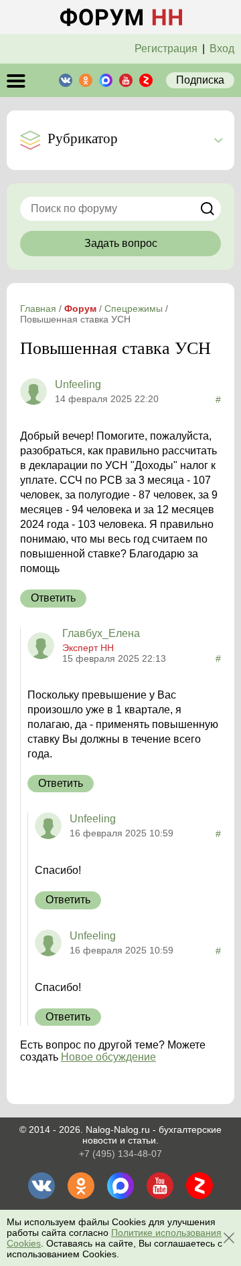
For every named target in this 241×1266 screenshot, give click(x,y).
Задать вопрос (120, 243)
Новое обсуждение (108, 1057)
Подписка (200, 80)
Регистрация (166, 48)
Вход (222, 48)
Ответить (53, 598)
